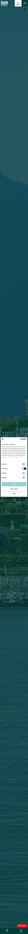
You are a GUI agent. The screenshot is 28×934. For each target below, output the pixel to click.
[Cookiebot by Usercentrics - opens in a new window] (20, 439)
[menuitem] (21, 3)
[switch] (24, 468)
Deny (14, 493)
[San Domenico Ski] (4, 3)
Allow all (14, 484)
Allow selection (14, 488)
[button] (18, 3)
